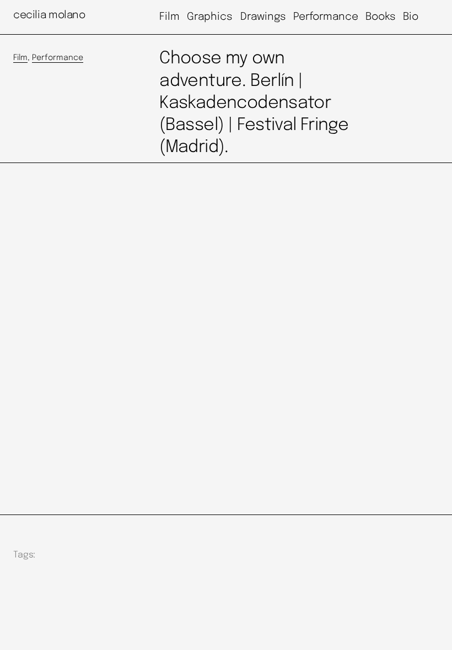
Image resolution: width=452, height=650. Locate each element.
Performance (57, 58)
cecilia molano (49, 15)
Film (20, 58)
